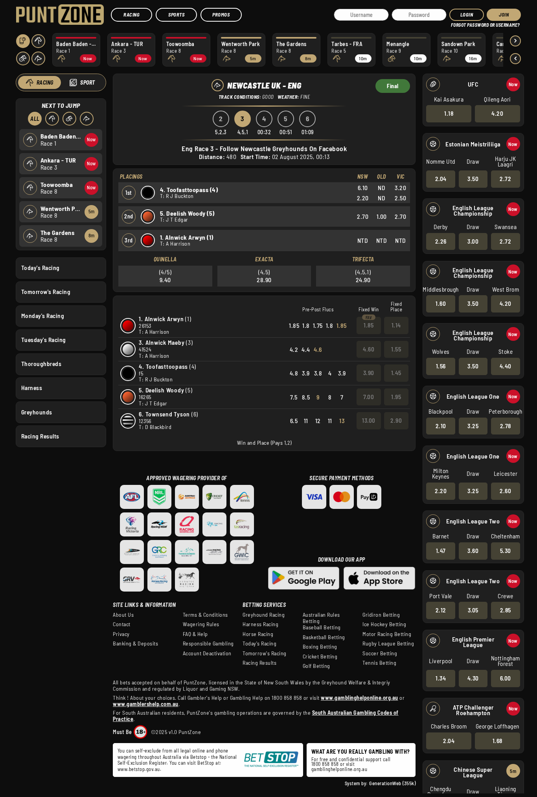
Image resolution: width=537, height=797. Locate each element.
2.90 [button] (396, 420)
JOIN (504, 14)
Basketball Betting (324, 637)
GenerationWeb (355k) (392, 783)
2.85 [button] (505, 610)
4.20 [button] (497, 113)
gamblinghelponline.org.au (339, 769)
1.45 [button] (396, 372)
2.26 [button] (441, 241)
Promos (221, 14)
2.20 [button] (441, 490)
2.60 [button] (505, 490)
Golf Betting (316, 666)
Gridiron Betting (381, 615)
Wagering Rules (201, 624)
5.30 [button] (505, 550)
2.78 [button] (505, 425)
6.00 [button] (505, 678)
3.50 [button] (472, 178)
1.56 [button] (441, 366)
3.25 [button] (472, 425)
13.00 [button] (368, 420)
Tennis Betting (379, 663)
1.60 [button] (441, 303)
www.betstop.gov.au (139, 769)
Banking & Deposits (135, 643)
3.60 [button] (472, 550)
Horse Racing (258, 634)
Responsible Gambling (208, 643)
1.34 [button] (441, 678)
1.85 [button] (368, 325)
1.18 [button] (448, 113)
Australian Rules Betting (321, 618)
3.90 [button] (368, 372)
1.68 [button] (497, 740)
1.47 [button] (441, 550)
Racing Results (40, 436)
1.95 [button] (396, 396)
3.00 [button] (472, 241)
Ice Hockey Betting (384, 624)
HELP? (456, 23)
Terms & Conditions (205, 615)
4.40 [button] (505, 366)
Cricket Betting (320, 656)
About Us (123, 615)
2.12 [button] (441, 610)
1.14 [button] (396, 325)
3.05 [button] (473, 610)
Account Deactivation (207, 653)
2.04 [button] (441, 178)
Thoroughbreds (41, 363)
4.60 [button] (368, 349)
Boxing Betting (320, 647)
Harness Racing (260, 624)
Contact (122, 624)
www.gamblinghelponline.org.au (359, 697)
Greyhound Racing (264, 615)
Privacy (121, 634)
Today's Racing (40, 267)
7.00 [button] (368, 396)
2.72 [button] (505, 178)
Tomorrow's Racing (46, 291)
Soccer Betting (379, 653)
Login (466, 14)
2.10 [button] (441, 425)
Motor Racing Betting (386, 634)
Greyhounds (36, 412)
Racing (131, 14)
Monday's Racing (42, 315)
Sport (87, 82)
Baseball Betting (322, 627)
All (35, 118)
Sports (176, 14)
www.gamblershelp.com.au (145, 704)
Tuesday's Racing (43, 339)
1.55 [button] (396, 349)
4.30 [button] (473, 678)
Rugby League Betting (388, 643)
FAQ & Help (195, 634)
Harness (31, 387)
